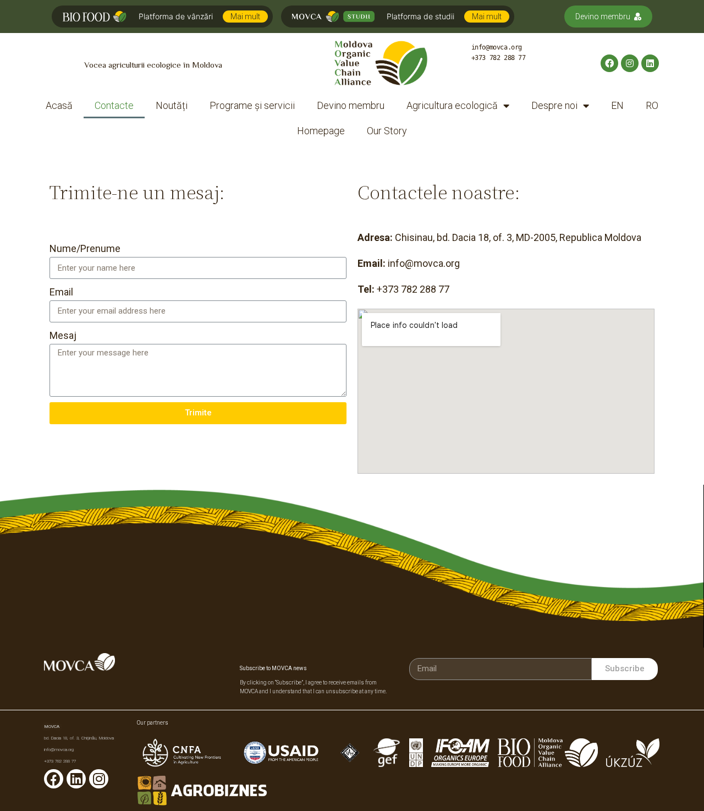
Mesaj (63, 335)
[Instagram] (630, 63)
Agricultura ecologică (452, 105)
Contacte (114, 105)
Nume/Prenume (85, 248)
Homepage (321, 130)
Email (61, 292)
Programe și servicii (252, 105)
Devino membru (602, 16)
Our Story (387, 130)
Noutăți (172, 105)
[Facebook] (609, 63)
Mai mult (245, 16)
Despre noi (554, 105)
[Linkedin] (650, 63)
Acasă (59, 105)
